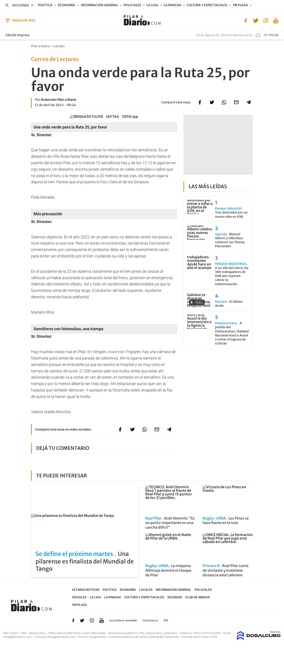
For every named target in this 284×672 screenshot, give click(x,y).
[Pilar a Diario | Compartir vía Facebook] (199, 102)
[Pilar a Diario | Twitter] (255, 20)
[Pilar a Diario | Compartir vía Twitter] (211, 102)
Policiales (132, 5)
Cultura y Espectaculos (207, 5)
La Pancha (172, 5)
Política (45, 5)
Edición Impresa (18, 35)
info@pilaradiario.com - (18, 636)
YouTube (101, 620)
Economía (66, 5)
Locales (59, 46)
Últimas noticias (85, 589)
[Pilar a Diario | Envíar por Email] (236, 102)
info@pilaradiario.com (61, 636)
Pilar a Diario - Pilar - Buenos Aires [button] (24, 633)
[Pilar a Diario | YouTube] (275, 20)
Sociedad (174, 597)
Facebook (73, 621)
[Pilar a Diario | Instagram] (265, 20)
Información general (99, 5)
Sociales (79, 597)
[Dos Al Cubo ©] (259, 638)
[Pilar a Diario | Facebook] (245, 20)
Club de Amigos (197, 597)
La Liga (152, 5)
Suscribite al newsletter (123, 620)
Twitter (82, 620)
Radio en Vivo (24, 20)
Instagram (92, 620)
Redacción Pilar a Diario (58, 100)
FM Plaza (240, 5)
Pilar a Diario (41, 46)
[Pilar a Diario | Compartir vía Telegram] (248, 102)
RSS (166, 620)
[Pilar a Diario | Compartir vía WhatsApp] (224, 102)
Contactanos (150, 620)
